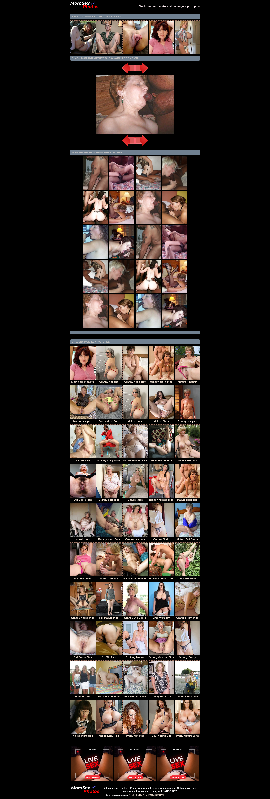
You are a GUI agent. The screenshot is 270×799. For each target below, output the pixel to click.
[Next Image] (141, 74)
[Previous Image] (128, 74)
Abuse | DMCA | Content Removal (146, 795)
